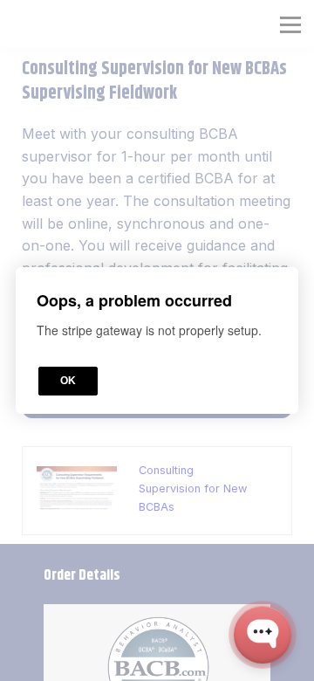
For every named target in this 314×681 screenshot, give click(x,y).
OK (68, 381)
